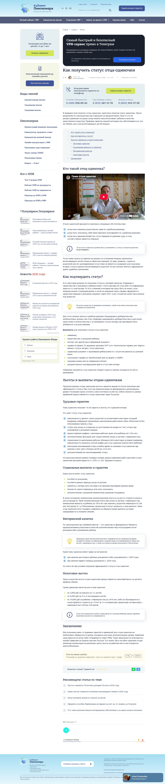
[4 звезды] (104, 669)
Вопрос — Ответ (32, 163)
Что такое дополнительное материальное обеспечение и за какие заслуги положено (105, 710)
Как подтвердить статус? (82, 136)
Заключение (76, 158)
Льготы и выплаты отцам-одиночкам (87, 139)
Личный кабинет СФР (29, 20)
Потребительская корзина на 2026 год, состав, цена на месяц (45, 243)
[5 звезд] (106, 669)
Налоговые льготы (81, 154)
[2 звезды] (100, 669)
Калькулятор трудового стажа (38, 132)
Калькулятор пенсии (52, 20)
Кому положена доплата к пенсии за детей (86, 697)
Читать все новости (53, 333)
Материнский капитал (82, 151)
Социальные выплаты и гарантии (87, 147)
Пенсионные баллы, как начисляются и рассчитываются (45, 220)
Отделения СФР (73, 20)
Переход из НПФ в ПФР (35, 200)
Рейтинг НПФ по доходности (38, 185)
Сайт (132, 20)
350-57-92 (129, 103)
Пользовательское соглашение (114, 772)
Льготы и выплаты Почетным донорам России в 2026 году (93, 685)
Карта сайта (83, 4)
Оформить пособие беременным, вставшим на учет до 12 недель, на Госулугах (102, 704)
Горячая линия (119, 20)
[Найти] (110, 11)
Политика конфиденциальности (114, 770)
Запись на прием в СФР (96, 20)
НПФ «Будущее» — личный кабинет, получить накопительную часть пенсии (46, 265)
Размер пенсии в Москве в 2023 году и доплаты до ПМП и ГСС (45, 328)
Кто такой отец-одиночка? (83, 132)
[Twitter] (66, 8)
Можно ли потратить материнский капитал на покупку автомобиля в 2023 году (46, 305)
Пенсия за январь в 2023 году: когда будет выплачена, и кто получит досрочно (44, 317)
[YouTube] (70, 8)
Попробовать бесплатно (127, 60)
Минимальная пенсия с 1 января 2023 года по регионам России (45, 294)
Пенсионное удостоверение (37, 147)
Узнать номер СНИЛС (34, 152)
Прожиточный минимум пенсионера (41, 127)
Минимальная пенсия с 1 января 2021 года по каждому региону (45, 254)
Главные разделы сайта (74, 764)
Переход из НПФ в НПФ (35, 195)
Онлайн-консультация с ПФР (37, 142)
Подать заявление (39, 53)
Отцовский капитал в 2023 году (45, 283)
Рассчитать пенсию (40, 83)
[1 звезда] (98, 669)
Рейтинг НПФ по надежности (38, 190)
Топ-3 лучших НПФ (33, 180)
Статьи (142, 20)
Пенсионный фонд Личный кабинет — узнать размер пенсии (45, 231)
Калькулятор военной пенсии (38, 137)
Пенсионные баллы (33, 158)
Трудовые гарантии (81, 143)
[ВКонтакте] (62, 8)
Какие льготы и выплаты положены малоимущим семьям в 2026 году (98, 691)
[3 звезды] (102, 669)
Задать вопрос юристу (131, 8)
